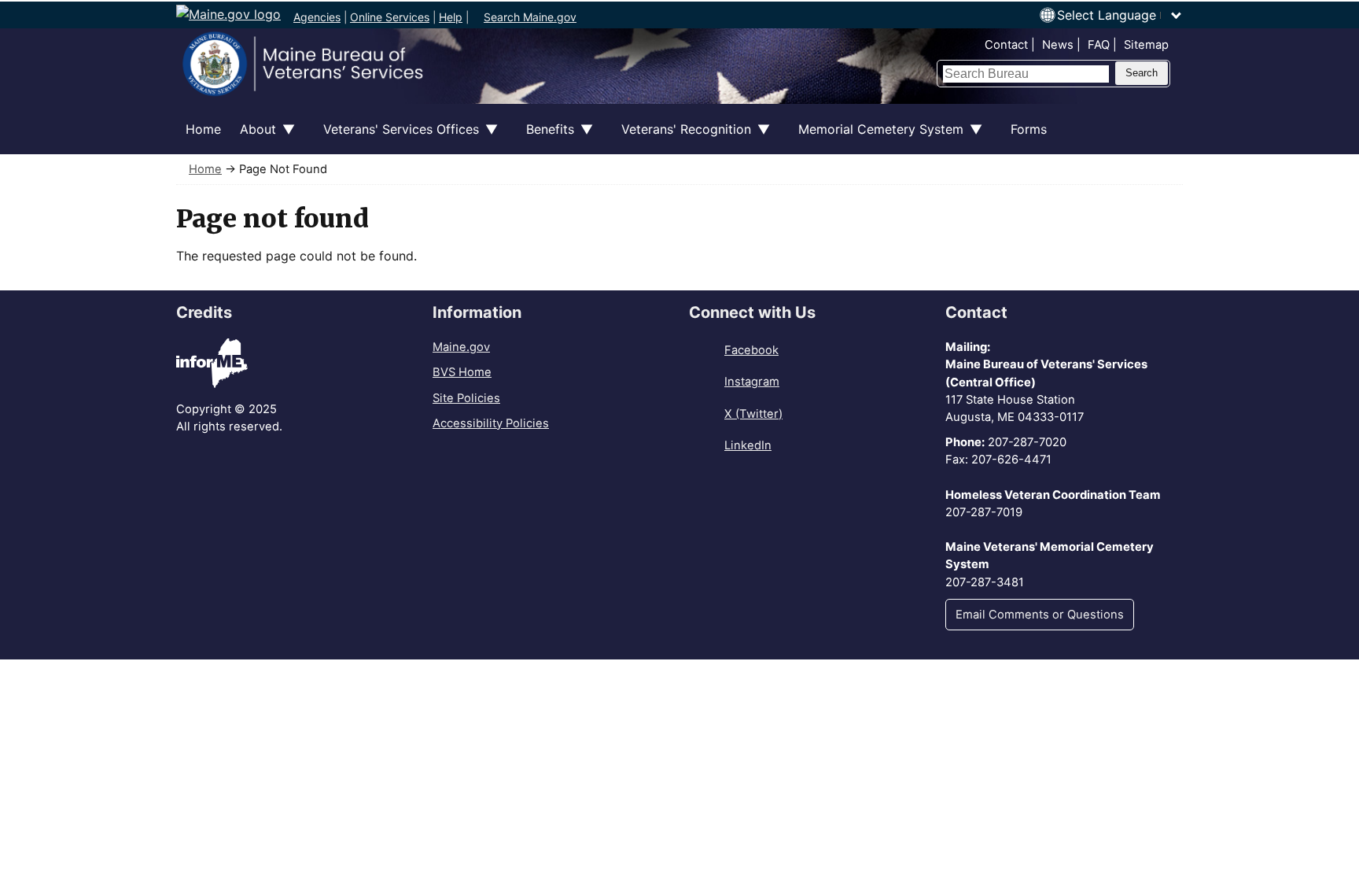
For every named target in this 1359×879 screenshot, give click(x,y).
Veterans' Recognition (681, 137)
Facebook (751, 350)
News (1058, 45)
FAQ (1099, 45)
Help (450, 17)
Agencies (317, 17)
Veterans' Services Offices (396, 137)
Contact (1006, 45)
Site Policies (466, 398)
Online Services (389, 17)
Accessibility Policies (491, 423)
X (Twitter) (753, 414)
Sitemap (1146, 45)
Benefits (545, 137)
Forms (1029, 129)
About (253, 137)
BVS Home (462, 372)
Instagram (751, 382)
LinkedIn (748, 445)
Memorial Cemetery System (876, 137)
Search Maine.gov (530, 17)
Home (203, 129)
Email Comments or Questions (1040, 615)
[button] (1120, 15)
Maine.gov (461, 347)
